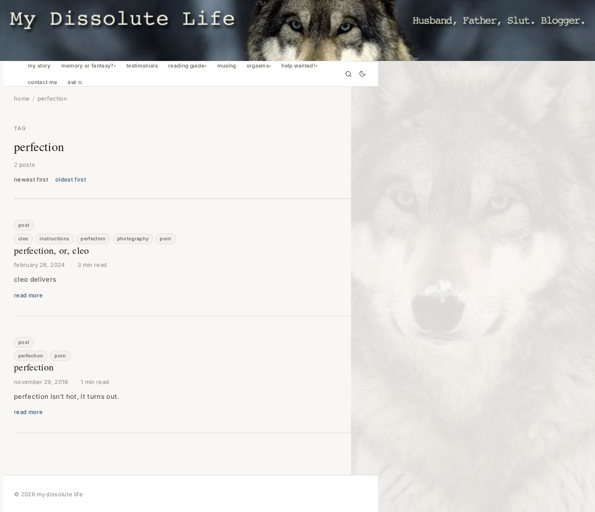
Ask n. (75, 82)
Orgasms (258, 66)
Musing (226, 66)
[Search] (348, 74)
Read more (28, 295)
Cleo (23, 239)
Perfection (93, 239)
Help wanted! (298, 66)
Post (23, 225)
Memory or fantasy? (87, 66)
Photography (133, 239)
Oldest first (70, 179)
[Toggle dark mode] (362, 74)
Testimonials (142, 66)
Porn (165, 239)
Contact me (42, 82)
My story (39, 66)
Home (22, 98)
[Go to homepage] (297, 30)
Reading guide (186, 66)
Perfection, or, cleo (51, 250)
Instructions (54, 239)
